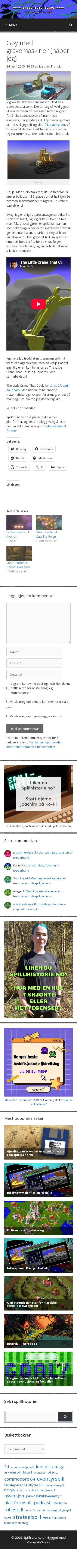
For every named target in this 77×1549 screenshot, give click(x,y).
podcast (42, 1502)
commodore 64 (19, 1479)
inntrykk (9, 1490)
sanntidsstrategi (47, 1510)
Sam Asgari (20, 878)
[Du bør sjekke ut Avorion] (19, 522)
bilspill (27, 1472)
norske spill (48, 1490)
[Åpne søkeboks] (71, 24)
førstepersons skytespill (23, 1485)
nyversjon (14, 1496)
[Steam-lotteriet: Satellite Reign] (49, 522)
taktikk (46, 1518)
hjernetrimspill (54, 1485)
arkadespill (12, 1472)
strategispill (27, 1516)
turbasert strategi (16, 1523)
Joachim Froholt (50, 66)
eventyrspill (50, 1478)
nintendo (33, 1490)
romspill (30, 1510)
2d (6, 1466)
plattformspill (18, 1503)
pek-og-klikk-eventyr (43, 1496)
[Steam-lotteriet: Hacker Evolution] (19, 553)
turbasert (59, 1517)
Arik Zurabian (22, 904)
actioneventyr (19, 1467)
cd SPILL (53, 1472)
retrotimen (60, 1503)
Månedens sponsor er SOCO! (23, 1100)
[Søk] (65, 1416)
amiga (58, 1466)
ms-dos (22, 1490)
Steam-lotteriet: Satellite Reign (47, 534)
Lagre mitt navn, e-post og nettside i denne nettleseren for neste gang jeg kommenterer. (41, 688)
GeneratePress (38, 1542)
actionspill (40, 1466)
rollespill (13, 1509)
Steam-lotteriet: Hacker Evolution (18, 565)
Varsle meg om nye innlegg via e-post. (36, 716)
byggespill (40, 1472)
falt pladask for (54, 125)
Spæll (8, 1518)
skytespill (65, 1510)
